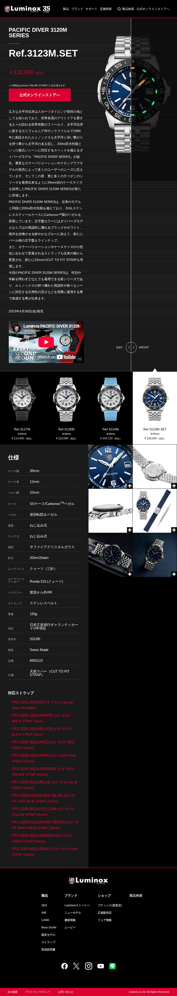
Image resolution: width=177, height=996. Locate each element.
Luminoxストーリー (77, 905)
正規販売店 (105, 912)
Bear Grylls (48, 927)
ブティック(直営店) (110, 905)
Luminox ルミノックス (28, 9)
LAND (45, 920)
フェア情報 (105, 920)
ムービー (70, 927)
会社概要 (12, 991)
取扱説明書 (48, 949)
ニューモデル (73, 912)
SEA (44, 905)
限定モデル (48, 934)
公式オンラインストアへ (152, 9)
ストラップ (48, 942)
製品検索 (128, 9)
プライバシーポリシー (37, 991)
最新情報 (70, 920)
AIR (43, 912)
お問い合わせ (65, 991)
